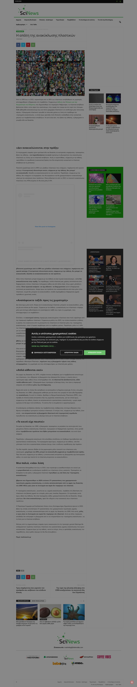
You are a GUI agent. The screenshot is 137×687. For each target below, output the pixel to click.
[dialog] (68, 343)
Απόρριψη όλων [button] (71, 352)
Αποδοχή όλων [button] (94, 352)
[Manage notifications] (132, 682)
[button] (68, 346)
